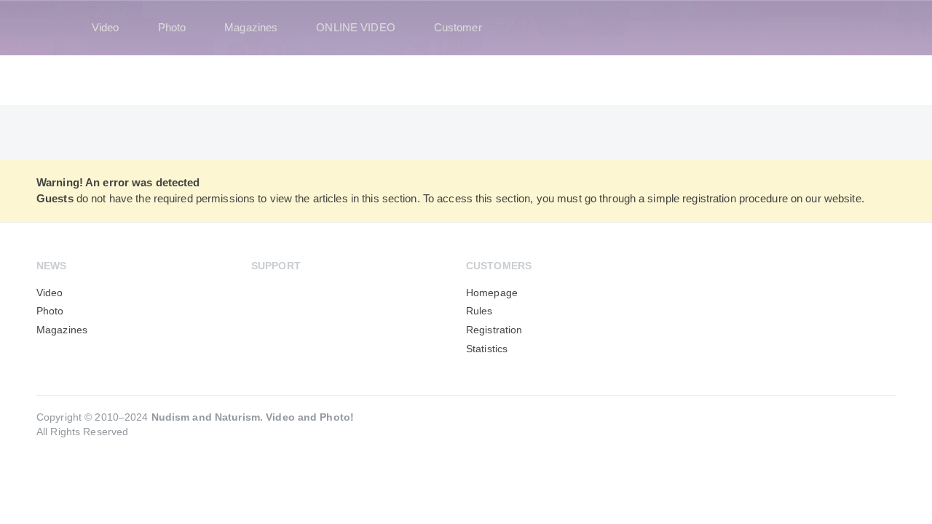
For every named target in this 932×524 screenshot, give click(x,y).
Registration (494, 330)
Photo (172, 27)
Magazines (250, 27)
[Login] (875, 27)
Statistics (487, 349)
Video (105, 27)
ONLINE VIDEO (355, 27)
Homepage (492, 292)
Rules (479, 311)
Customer (458, 27)
